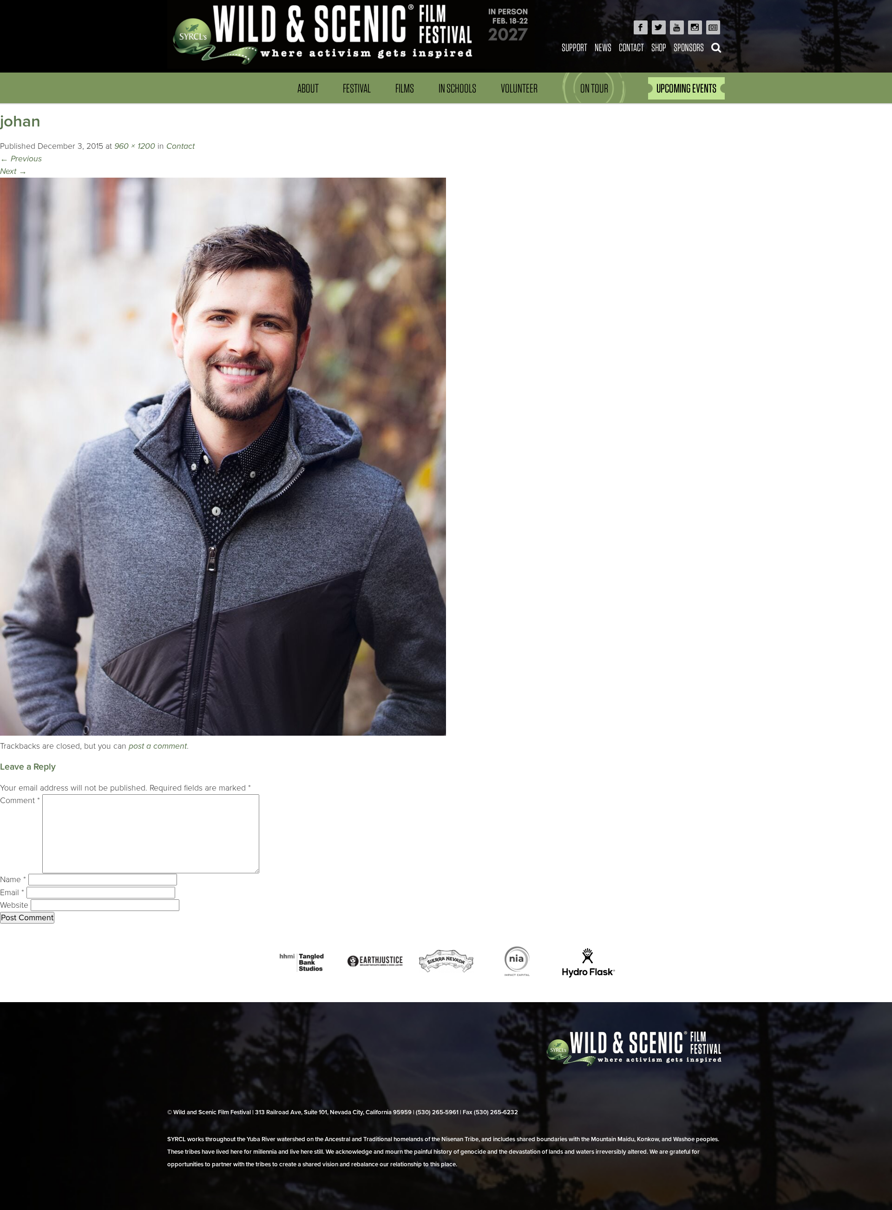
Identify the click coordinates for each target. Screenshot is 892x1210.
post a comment (158, 746)
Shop (658, 47)
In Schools (457, 88)
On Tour (594, 88)
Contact (631, 47)
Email (12, 893)
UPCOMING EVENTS (686, 88)
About (308, 88)
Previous (21, 159)
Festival (357, 88)
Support (574, 47)
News (603, 47)
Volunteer (519, 88)
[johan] (223, 733)
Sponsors (689, 47)
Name (13, 879)
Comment (20, 800)
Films (404, 88)
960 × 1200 (134, 146)
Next (13, 171)
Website (14, 905)
